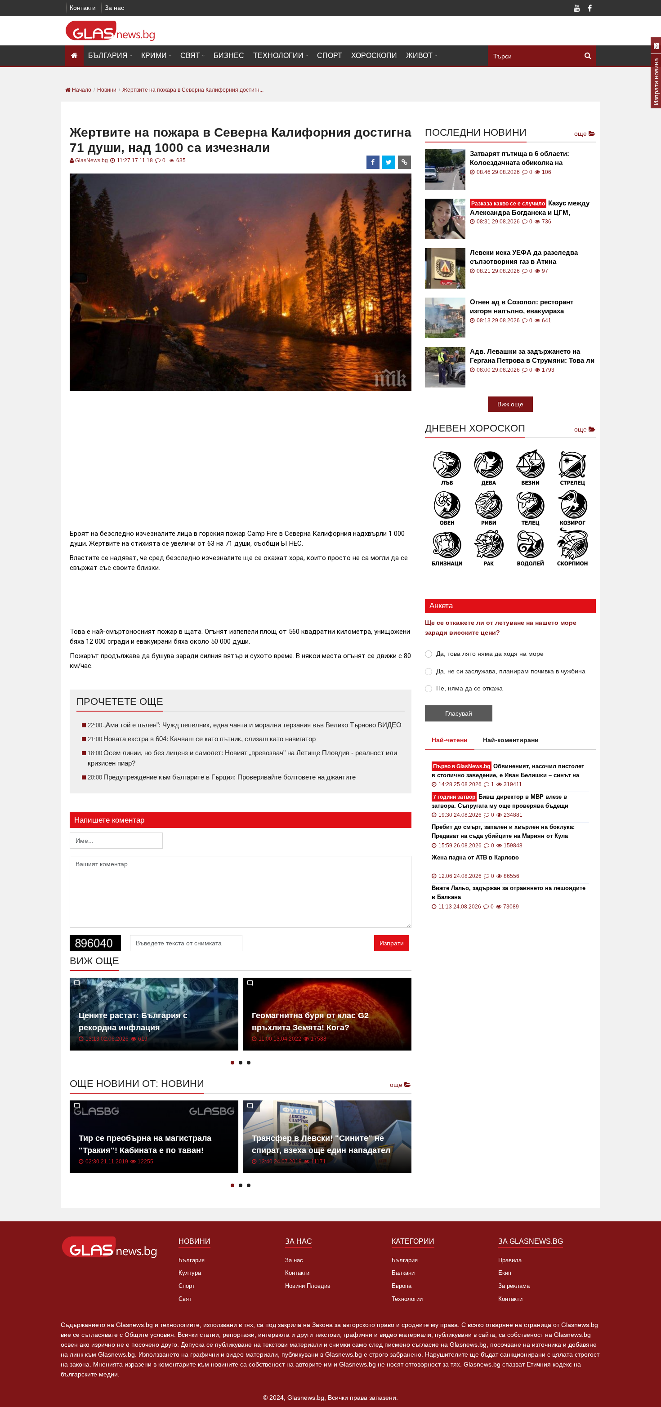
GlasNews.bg (91, 160)
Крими (154, 55)
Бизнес (229, 55)
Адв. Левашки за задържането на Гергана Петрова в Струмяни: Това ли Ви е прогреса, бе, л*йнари (532, 356)
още (397, 1084)
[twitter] (389, 162)
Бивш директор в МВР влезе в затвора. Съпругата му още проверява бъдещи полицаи (500, 801)
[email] (404, 162)
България (108, 55)
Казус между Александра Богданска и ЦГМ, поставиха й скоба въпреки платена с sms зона (532, 208)
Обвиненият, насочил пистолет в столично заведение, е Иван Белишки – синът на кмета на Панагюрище (508, 771)
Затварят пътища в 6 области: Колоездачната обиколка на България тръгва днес (519, 158)
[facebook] (373, 162)
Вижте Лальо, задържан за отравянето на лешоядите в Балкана (508, 892)
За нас (114, 7)
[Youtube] (577, 9)
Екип (504, 1272)
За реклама (514, 1285)
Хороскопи (374, 55)
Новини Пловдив (307, 1285)
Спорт (329, 55)
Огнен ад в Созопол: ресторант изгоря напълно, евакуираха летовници (521, 307)
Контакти (83, 7)
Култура (190, 1272)
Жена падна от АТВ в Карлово (475, 857)
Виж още (510, 404)
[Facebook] (589, 9)
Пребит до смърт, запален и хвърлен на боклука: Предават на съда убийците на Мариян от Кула (503, 831)
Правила (510, 1260)
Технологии (278, 55)
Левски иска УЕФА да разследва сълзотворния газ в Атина (524, 257)
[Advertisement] (240, 456)
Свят (190, 55)
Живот (419, 55)
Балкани (403, 1272)
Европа (401, 1285)
